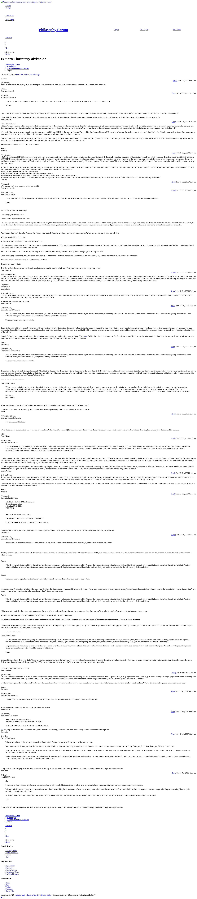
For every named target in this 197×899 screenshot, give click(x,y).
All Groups (9, 16)
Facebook (9, 889)
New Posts (177, 30)
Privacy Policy (46, 895)
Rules (7, 883)
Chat (7, 857)
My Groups (9, 20)
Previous (8, 38)
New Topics (144, 30)
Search (49, 2)
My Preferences (11, 870)
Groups (8, 8)
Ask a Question (11, 851)
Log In (34, 2)
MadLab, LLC (20, 895)
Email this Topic (22, 75)
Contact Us (9, 891)
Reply (7, 54)
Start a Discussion (11, 853)
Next (7, 48)
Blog (7, 885)
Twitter (8, 887)
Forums (8, 6)
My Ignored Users (12, 872)
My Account (9, 866)
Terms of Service (33, 895)
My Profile (9, 868)
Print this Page (35, 75)
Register (42, 2)
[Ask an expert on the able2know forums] (16, 2)
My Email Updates (12, 874)
